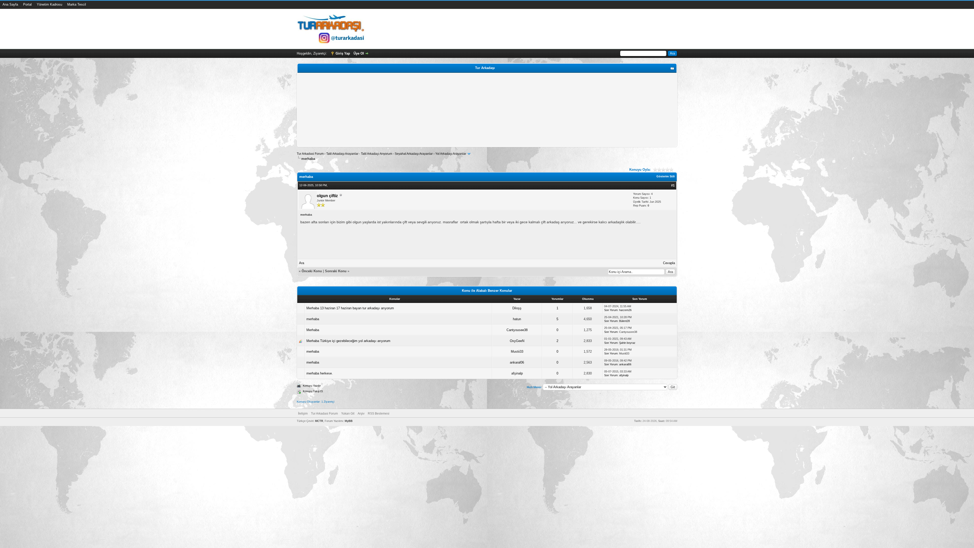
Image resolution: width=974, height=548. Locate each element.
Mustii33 (517, 351)
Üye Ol (359, 53)
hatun (517, 319)
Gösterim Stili (665, 176)
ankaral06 (517, 362)
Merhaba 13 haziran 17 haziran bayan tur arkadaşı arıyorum (350, 308)
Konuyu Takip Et (313, 391)
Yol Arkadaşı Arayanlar (450, 154)
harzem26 (625, 310)
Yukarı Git (347, 413)
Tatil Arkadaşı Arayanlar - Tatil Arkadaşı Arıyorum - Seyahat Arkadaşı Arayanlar (379, 154)
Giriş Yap (343, 53)
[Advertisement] (451, 109)
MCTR (319, 420)
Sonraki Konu (335, 271)
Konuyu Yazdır (312, 385)
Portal (27, 4)
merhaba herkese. (319, 373)
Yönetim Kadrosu (49, 4)
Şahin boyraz (627, 342)
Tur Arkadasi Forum (310, 154)
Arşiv (361, 413)
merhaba (312, 319)
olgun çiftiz (327, 196)
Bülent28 (624, 320)
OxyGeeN (517, 341)
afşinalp (517, 373)
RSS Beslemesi (378, 413)
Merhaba (312, 330)
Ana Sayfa (10, 4)
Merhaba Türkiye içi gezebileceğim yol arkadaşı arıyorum (348, 341)
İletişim (303, 413)
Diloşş (516, 308)
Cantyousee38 (517, 330)
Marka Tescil (76, 4)
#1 (673, 185)
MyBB (349, 420)
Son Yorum (611, 310)
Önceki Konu (312, 271)
